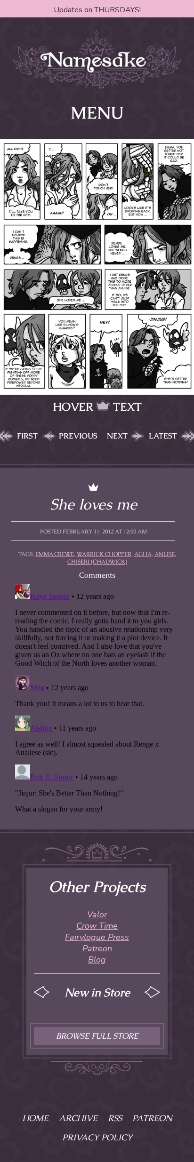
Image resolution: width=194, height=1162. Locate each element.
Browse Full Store (97, 1036)
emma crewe (54, 554)
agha (143, 554)
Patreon (97, 948)
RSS (115, 1118)
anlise (164, 554)
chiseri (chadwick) (97, 561)
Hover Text (97, 406)
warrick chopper (104, 554)
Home (35, 1118)
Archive (78, 1118)
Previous (78, 436)
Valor (97, 914)
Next (117, 436)
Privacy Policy (97, 1137)
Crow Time (97, 925)
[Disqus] (97, 697)
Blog (97, 959)
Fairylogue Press (97, 937)
